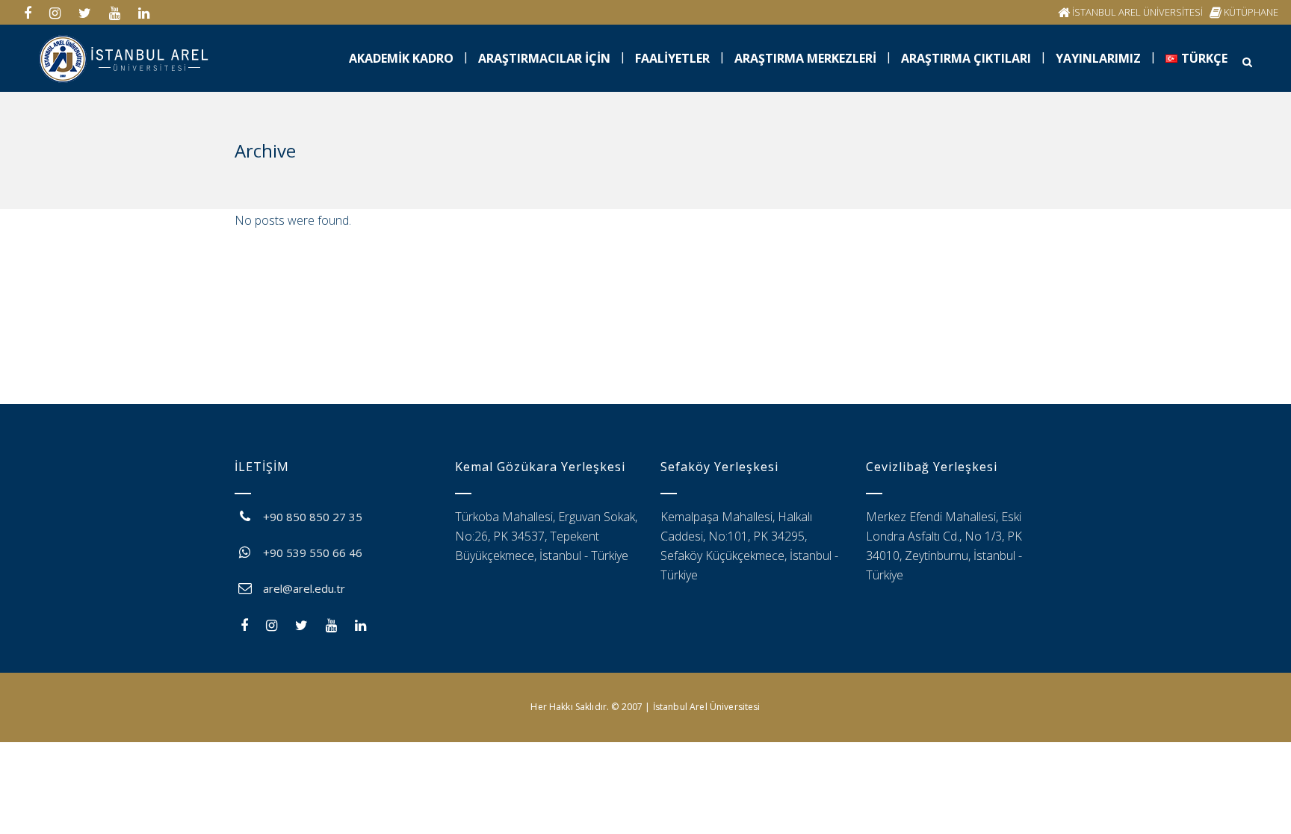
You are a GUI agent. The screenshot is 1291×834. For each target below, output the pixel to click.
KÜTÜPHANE (1251, 12)
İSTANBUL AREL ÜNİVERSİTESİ (1137, 12)
